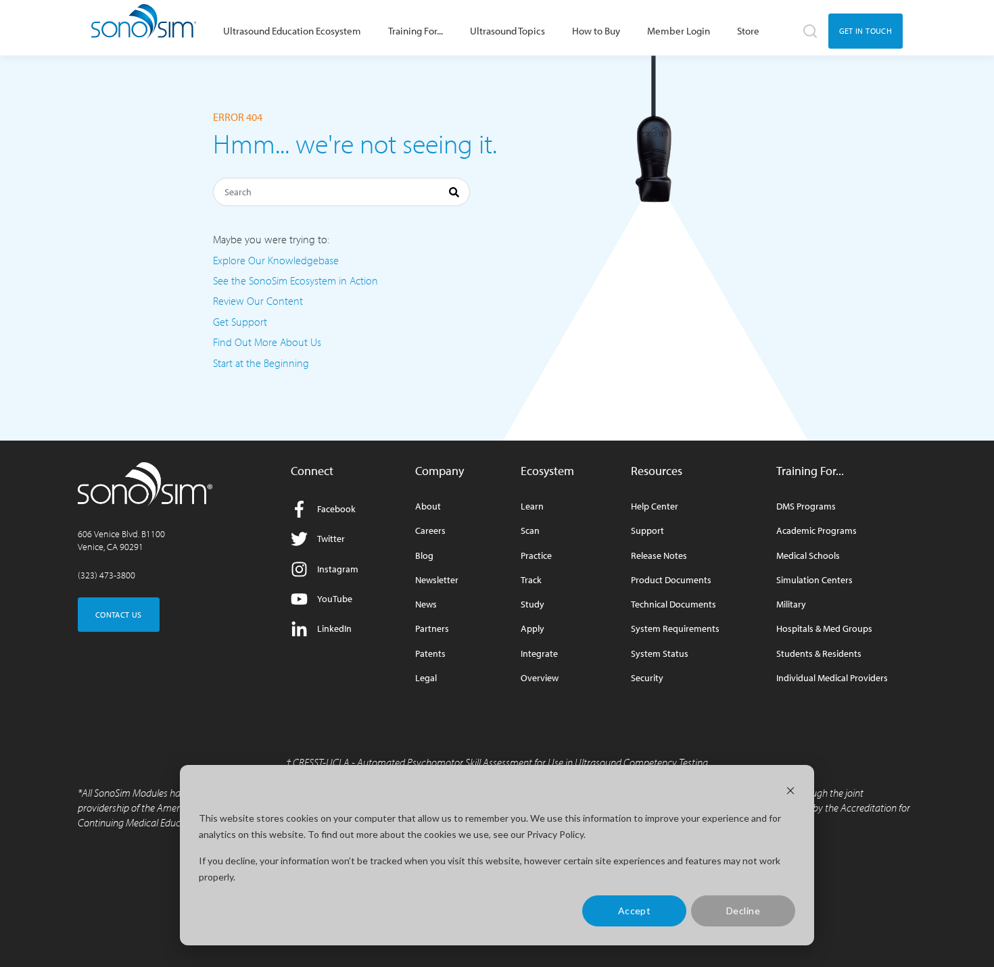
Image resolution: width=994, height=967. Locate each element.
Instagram (337, 569)
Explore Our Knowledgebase (276, 260)
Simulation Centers (814, 580)
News (426, 604)
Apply (532, 629)
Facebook (336, 509)
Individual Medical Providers (832, 678)
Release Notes (659, 556)
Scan (530, 531)
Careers (430, 531)
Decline (743, 910)
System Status (659, 654)
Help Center (654, 506)
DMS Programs (806, 506)
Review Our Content (258, 300)
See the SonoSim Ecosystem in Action (295, 280)
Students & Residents (818, 654)
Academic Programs (816, 531)
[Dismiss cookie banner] (790, 792)
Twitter (331, 538)
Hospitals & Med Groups (824, 629)
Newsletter (436, 580)
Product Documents (671, 580)
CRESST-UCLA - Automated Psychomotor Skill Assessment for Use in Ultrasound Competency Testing (500, 762)
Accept (634, 910)
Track (531, 580)
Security (647, 678)
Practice (536, 556)
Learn (532, 506)
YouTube (334, 599)
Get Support (240, 321)
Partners (432, 629)
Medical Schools (808, 556)
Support (647, 531)
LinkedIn (334, 628)
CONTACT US (118, 615)
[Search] (454, 194)
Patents (430, 654)
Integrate (539, 654)
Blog (424, 556)
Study (532, 604)
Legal (426, 678)
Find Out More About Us (267, 342)
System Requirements (675, 629)
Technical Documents (673, 604)
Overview (540, 678)
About (428, 506)
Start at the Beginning (261, 363)
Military (791, 604)
